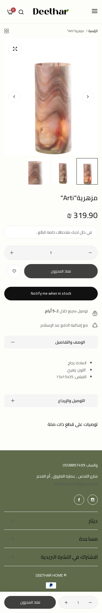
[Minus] (90, 252)
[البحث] (21, 11)
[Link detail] (93, 500)
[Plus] (12, 252)
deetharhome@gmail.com (76, 484)
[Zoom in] (14, 48)
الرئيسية (93, 31)
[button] (14, 96)
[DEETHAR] (51, 11)
